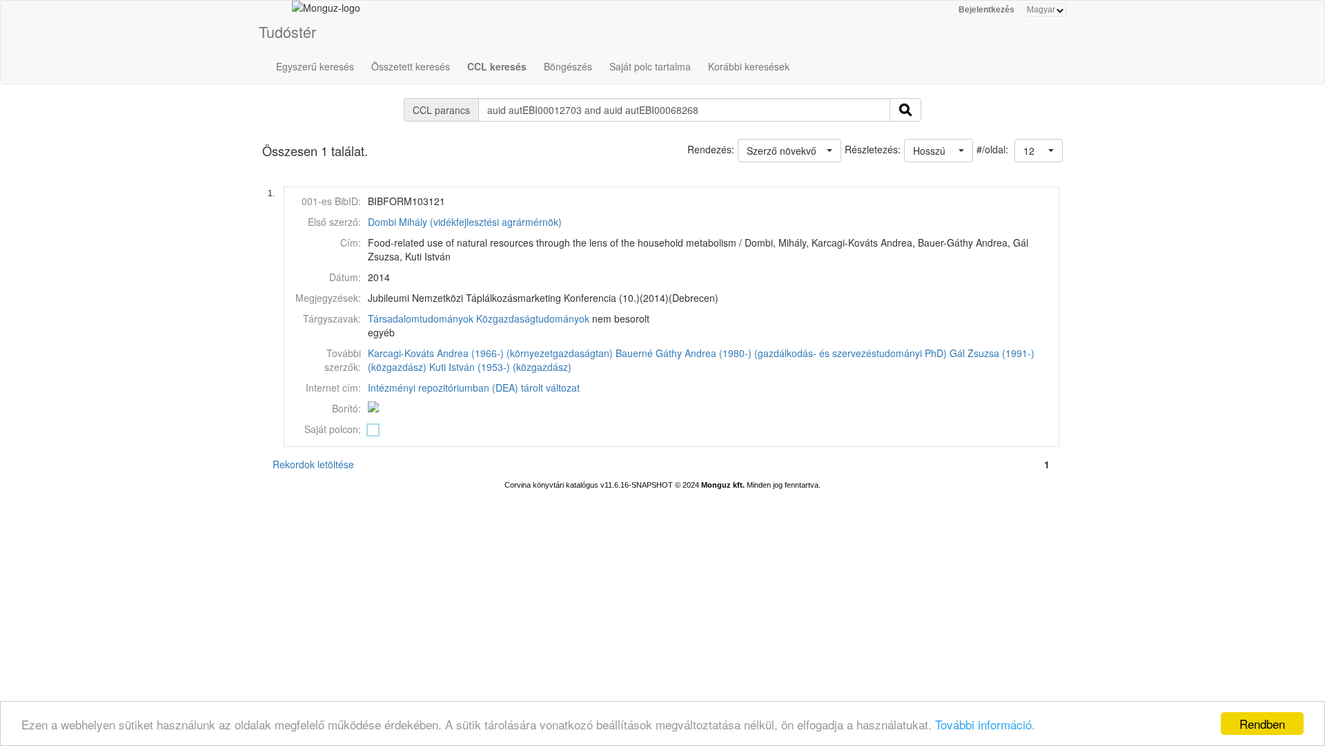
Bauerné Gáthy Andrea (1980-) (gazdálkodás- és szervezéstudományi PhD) (781, 353)
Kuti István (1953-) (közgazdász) (500, 367)
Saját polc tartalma (650, 66)
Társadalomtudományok (420, 318)
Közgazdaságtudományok (532, 318)
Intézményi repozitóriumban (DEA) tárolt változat (474, 387)
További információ (983, 724)
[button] (1038, 150)
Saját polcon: (332, 429)
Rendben (1262, 723)
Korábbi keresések (748, 66)
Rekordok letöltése (313, 464)
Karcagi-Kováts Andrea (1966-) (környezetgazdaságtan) (490, 353)
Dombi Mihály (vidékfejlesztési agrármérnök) (465, 222)
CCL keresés (497, 66)
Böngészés (568, 66)
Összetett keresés (410, 66)
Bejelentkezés (986, 10)
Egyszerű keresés (315, 66)
